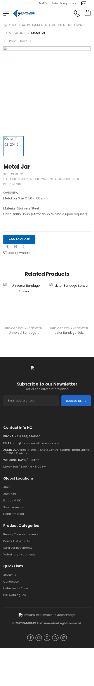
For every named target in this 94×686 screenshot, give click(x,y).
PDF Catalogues (14, 595)
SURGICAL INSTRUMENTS (29, 25)
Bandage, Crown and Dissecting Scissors (30, 328)
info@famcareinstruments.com (36, 443)
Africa (7, 487)
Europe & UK (12, 500)
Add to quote (19, 239)
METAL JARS (17, 33)
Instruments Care (15, 588)
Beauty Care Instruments (20, 534)
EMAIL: (7, 443)
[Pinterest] (24, 246)
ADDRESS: (10, 450)
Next (24, 41)
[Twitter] (15, 246)
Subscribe (74, 401)
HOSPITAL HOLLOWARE (68, 25)
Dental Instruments (16, 541)
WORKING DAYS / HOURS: (21, 460)
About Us (9, 575)
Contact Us (11, 581)
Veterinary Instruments (19, 554)
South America (13, 507)
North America (13, 514)
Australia (9, 494)
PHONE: (8, 436)
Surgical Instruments (17, 548)
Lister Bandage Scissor (71, 332)
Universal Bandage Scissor (28, 332)
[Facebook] (7, 246)
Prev (12, 41)
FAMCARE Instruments (39, 623)
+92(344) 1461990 (27, 436)
